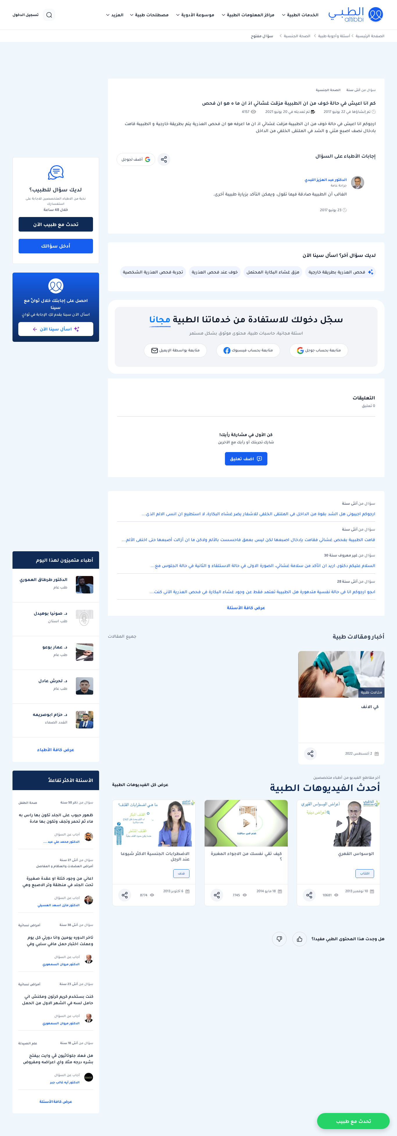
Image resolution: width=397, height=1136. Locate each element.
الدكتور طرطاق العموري (43, 579)
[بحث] (49, 15)
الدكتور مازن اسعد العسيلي (58, 905)
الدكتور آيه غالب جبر (65, 1082)
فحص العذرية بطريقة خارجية (337, 272)
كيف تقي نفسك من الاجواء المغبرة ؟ (246, 856)
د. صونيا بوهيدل (50, 613)
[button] (300, 15)
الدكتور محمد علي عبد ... (61, 841)
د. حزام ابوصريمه (50, 714)
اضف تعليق (242, 458)
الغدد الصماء (56, 722)
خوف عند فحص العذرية (215, 272)
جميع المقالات (122, 636)
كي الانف (370, 706)
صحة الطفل (27, 802)
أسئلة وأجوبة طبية (334, 36)
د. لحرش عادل (52, 680)
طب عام (60, 587)
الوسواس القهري (356, 854)
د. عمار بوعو (54, 646)
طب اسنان (57, 621)
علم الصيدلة (27, 1043)
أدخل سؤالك (55, 246)
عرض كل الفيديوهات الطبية (140, 784)
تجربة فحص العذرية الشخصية (153, 272)
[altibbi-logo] (356, 15)
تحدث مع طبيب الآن (55, 224)
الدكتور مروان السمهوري (61, 964)
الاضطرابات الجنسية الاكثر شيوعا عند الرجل (155, 856)
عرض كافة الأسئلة (246, 607)
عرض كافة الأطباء (55, 749)
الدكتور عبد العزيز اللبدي (326, 180)
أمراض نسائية (29, 925)
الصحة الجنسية (297, 36)
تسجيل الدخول (25, 15)
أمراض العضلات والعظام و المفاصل (64, 866)
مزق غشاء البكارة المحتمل (272, 272)
